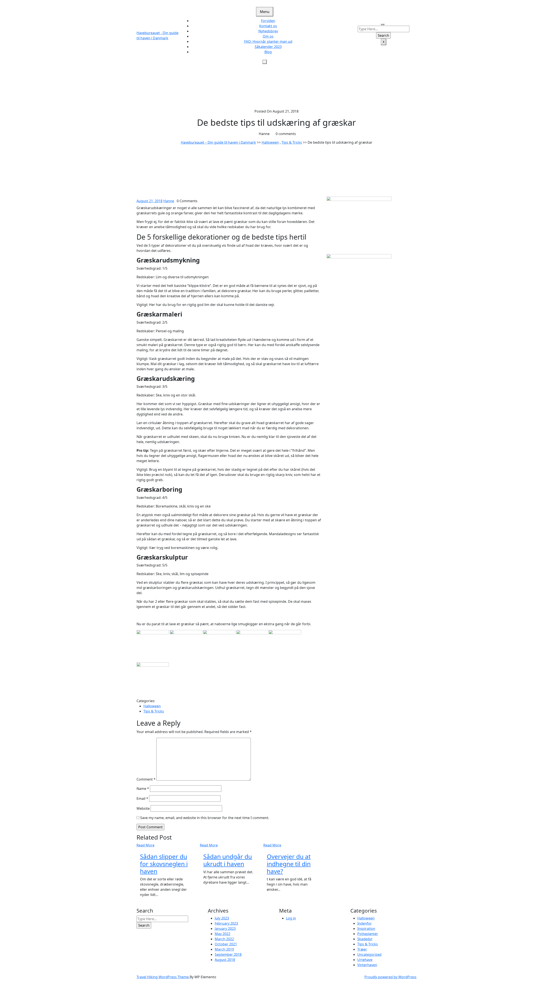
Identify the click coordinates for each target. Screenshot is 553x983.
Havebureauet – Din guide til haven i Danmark (218, 142)
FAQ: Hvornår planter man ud (268, 41)
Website (143, 808)
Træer (362, 949)
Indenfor (364, 923)
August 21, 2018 (149, 201)
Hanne (168, 201)
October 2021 (226, 944)
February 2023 (226, 923)
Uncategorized (369, 954)
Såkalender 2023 (268, 46)
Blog (268, 51)
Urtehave (364, 959)
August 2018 (225, 959)
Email (142, 798)
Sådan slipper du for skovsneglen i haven (164, 863)
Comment (146, 779)
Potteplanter (367, 933)
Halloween (270, 142)
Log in (291, 918)
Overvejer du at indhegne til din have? (289, 863)
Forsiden (268, 20)
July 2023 (222, 918)
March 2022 (224, 939)
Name (143, 788)
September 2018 (228, 954)
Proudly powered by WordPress (390, 977)
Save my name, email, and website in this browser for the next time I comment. (204, 817)
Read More (145, 845)
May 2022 (222, 933)
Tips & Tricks (291, 142)
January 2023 (225, 928)
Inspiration (366, 928)
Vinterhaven (367, 964)
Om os (268, 36)
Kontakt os (268, 26)
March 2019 (224, 949)
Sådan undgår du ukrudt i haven (227, 860)
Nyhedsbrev (268, 31)
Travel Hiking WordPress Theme (163, 977)
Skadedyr (365, 939)
